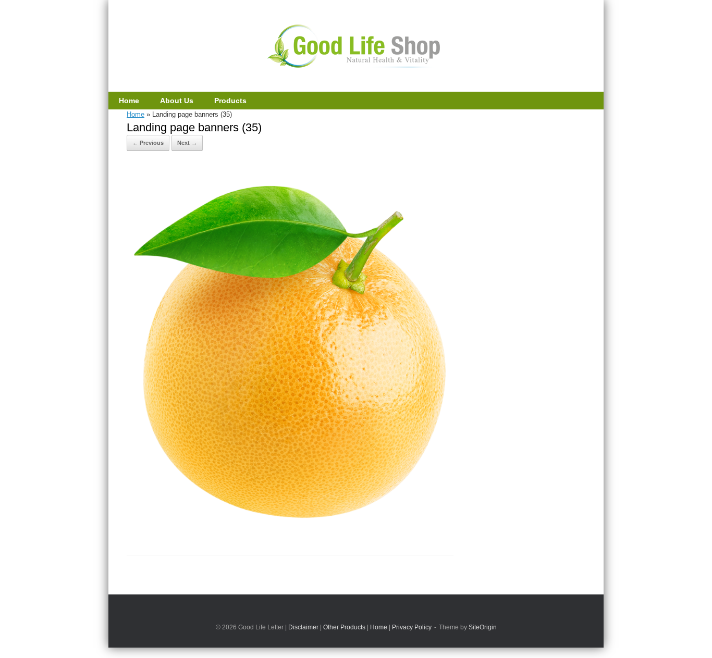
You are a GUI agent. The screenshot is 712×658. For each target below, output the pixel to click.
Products (230, 100)
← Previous (148, 143)
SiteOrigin (483, 627)
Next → (187, 143)
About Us (176, 100)
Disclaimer (303, 627)
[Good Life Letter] (356, 47)
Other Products (344, 627)
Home (129, 100)
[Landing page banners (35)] (290, 527)
